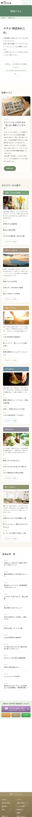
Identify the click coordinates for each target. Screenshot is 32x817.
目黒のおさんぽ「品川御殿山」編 (14, 518)
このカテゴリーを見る (10, 241)
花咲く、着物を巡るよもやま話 (13, 409)
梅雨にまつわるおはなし (11, 460)
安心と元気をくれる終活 (11, 294)
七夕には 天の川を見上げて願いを (14, 467)
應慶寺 (19, 813)
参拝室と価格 (6, 803)
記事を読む (10, 168)
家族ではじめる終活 (10, 281)
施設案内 (4, 806)
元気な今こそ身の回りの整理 (13, 288)
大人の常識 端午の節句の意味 (13, 473)
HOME (3, 18)
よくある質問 (21, 806)
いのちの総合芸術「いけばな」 (13, 415)
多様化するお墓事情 (10, 224)
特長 (3, 810)
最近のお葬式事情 (9, 230)
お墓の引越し (21, 803)
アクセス (19, 800)
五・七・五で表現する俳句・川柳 (14, 533)
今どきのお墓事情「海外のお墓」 (14, 236)
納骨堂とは (20, 810)
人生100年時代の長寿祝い (12, 337)
